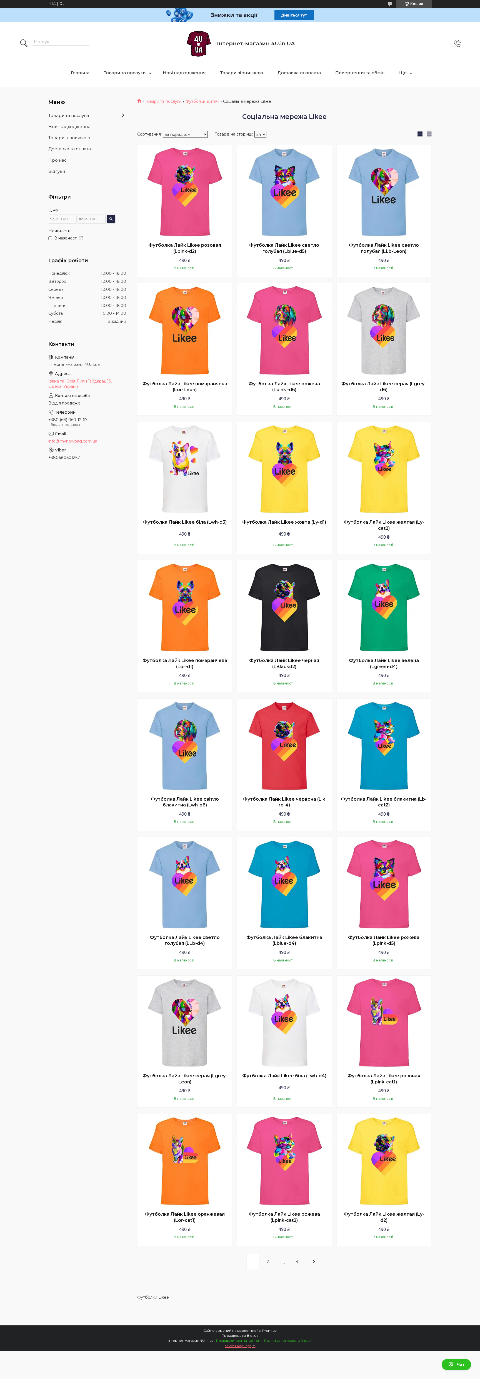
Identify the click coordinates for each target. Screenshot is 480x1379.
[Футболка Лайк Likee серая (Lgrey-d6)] (384, 330)
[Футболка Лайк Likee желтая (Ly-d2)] (384, 1161)
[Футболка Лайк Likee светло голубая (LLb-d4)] (185, 884)
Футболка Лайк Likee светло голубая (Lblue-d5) (284, 248)
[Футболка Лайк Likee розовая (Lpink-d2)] (185, 192)
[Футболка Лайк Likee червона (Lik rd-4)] (284, 746)
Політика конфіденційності (288, 1340)
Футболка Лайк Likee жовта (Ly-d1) (284, 522)
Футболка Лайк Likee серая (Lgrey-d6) (383, 387)
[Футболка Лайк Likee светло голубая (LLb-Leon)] (384, 192)
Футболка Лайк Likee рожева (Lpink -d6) (284, 387)
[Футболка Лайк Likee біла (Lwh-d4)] (284, 1023)
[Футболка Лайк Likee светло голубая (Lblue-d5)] (284, 192)
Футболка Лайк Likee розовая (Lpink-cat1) (384, 1079)
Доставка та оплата (299, 72)
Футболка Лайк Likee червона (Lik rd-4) (284, 802)
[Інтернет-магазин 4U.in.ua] (199, 44)
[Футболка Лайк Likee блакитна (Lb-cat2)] (384, 746)
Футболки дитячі (202, 101)
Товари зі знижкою (241, 72)
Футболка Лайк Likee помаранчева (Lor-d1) (184, 663)
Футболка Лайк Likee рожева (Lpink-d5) (383, 940)
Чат (460, 1364)
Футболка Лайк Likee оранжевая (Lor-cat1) (185, 1217)
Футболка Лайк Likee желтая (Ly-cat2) (384, 525)
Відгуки (56, 171)
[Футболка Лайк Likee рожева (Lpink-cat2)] (284, 1161)
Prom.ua (269, 1330)
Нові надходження (184, 72)
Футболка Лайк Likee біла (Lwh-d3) (185, 522)
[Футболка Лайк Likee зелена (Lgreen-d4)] (384, 607)
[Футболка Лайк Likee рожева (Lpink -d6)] (284, 330)
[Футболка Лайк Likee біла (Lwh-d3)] (185, 469)
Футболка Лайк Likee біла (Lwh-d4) (284, 1075)
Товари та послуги (125, 72)
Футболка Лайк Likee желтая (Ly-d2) (384, 1217)
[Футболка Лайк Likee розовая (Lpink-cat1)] (384, 1023)
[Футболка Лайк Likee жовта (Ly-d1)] (284, 469)
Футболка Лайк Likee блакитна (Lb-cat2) (384, 802)
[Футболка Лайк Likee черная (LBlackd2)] (284, 607)
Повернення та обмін (360, 72)
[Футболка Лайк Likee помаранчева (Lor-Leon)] (185, 330)
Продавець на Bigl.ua (240, 1335)
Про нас (57, 160)
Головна (80, 72)
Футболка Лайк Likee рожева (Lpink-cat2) (284, 1217)
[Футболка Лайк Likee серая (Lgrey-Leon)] (185, 1023)
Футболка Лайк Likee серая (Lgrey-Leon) (184, 1079)
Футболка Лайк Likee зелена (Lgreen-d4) (384, 663)
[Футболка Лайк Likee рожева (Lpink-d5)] (384, 884)
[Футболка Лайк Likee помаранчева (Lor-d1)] (185, 607)
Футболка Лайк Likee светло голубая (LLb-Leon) (384, 248)
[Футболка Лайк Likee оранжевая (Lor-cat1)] (185, 1161)
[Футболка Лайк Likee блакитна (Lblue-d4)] (284, 884)
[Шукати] (24, 43)
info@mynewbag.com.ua (72, 441)
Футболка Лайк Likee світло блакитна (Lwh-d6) (185, 802)
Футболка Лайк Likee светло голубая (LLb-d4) (185, 940)
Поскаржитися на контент (239, 1340)
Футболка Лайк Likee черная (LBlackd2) (284, 663)
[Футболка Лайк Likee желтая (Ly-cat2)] (384, 469)
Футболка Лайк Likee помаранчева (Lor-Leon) (184, 387)
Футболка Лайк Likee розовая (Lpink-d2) (184, 248)
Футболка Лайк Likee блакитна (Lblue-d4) (284, 940)
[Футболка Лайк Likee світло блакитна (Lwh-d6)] (185, 746)
